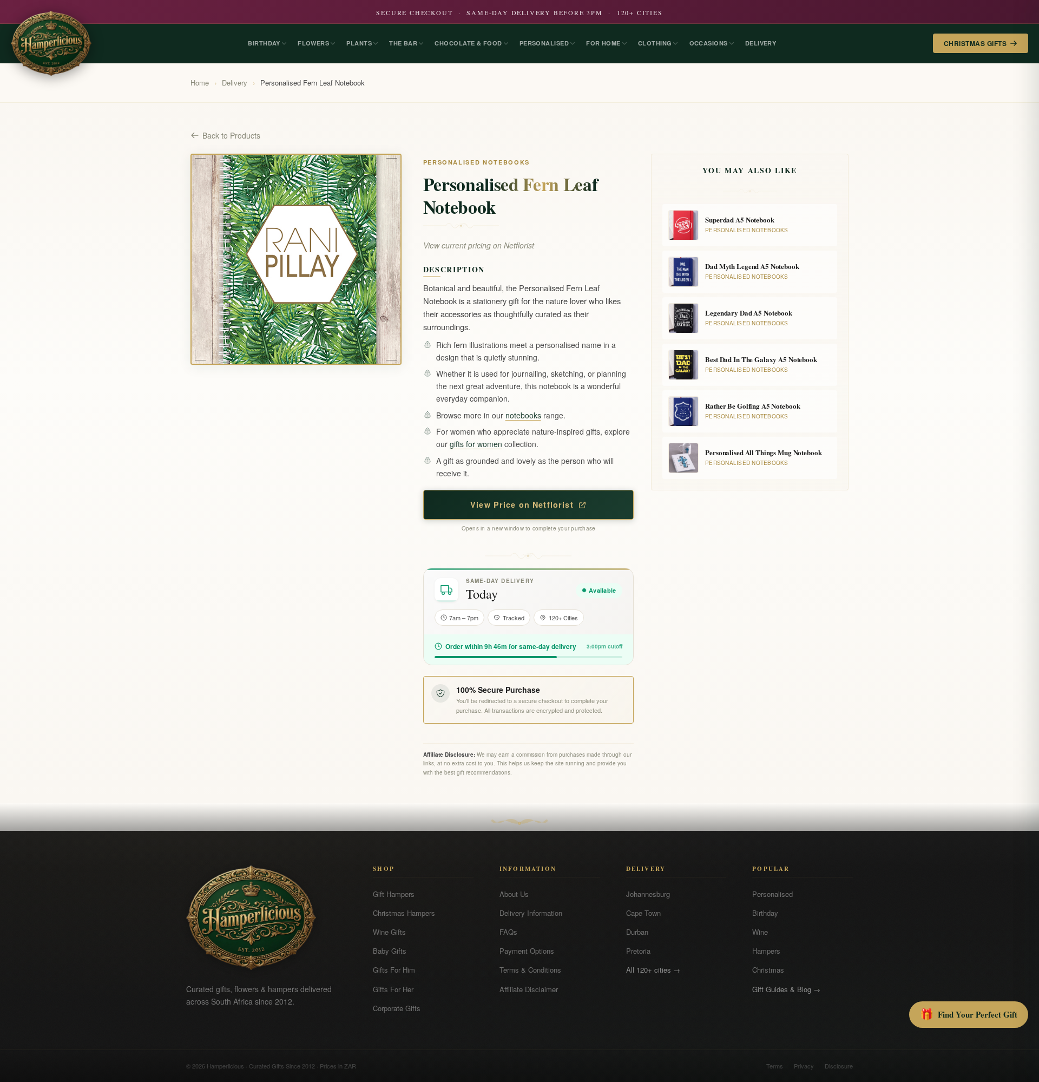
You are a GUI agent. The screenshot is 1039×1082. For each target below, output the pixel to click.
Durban (637, 932)
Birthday (765, 913)
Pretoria (638, 951)
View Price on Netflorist (522, 504)
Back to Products (231, 135)
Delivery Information (530, 913)
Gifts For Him (394, 970)
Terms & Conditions (530, 970)
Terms (774, 1065)
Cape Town (643, 913)
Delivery (234, 82)
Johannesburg (648, 894)
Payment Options (526, 951)
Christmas (768, 970)
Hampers (766, 951)
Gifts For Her (393, 989)
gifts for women (476, 443)
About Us (514, 894)
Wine (760, 932)
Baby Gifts (389, 951)
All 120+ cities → (653, 970)
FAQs (508, 932)
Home (199, 82)
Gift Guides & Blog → (786, 989)
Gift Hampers (394, 894)
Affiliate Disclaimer (528, 989)
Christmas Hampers (404, 913)
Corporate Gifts (396, 1008)
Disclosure (839, 1065)
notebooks (523, 415)
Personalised (772, 894)
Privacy (804, 1065)
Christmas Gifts (975, 43)
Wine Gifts (389, 932)
